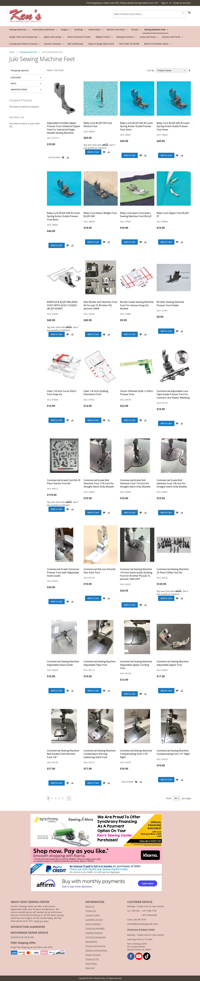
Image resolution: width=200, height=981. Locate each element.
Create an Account (182, 2)
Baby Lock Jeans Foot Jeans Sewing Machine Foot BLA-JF (136, 214)
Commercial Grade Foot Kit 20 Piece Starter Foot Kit (63, 482)
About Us (90, 906)
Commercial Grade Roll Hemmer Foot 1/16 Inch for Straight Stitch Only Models (99, 483)
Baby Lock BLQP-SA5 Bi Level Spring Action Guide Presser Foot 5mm (173, 126)
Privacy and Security (95, 946)
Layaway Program (94, 932)
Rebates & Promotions (96, 950)
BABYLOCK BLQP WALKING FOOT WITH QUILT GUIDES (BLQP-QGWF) (62, 305)
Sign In (164, 2)
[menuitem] (18, 29)
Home (12, 52)
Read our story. (41, 921)
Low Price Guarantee (96, 937)
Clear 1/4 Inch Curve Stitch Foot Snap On (61, 392)
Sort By (150, 70)
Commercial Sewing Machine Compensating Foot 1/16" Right (136, 754)
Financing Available (95, 928)
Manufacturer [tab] (19, 89)
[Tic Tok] (146, 959)
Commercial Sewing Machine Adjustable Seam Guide (63, 663)
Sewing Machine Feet (28, 52)
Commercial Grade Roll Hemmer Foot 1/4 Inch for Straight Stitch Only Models (135, 483)
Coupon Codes (93, 915)
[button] (63, 157)
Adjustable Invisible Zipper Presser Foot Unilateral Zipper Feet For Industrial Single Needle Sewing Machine (63, 127)
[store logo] (25, 15)
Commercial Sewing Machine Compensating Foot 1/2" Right (173, 752)
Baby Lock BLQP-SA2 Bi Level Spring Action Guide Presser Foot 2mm (136, 126)
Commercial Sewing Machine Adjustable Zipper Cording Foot (136, 665)
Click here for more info (22, 937)
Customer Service (94, 919)
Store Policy (91, 963)
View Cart (90, 967)
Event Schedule (93, 924)
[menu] (100, 36)
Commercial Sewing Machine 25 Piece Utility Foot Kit (173, 571)
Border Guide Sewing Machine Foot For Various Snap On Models (137, 305)
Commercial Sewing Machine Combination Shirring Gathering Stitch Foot (100, 754)
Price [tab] (13, 83)
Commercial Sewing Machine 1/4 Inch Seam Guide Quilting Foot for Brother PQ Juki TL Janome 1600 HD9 (136, 574)
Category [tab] (16, 77)
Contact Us (91, 910)
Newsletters (91, 941)
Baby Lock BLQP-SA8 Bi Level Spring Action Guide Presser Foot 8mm (63, 216)
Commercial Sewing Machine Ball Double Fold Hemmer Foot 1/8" (63, 754)
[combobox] (149, 14)
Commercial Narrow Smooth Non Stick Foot (100, 571)
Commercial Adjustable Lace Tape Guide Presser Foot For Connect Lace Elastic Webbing (173, 394)
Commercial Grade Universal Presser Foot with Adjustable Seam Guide (63, 572)
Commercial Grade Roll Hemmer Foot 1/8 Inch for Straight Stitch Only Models (172, 483)
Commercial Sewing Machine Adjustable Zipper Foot (173, 663)
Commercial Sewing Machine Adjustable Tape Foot (100, 663)
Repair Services (93, 954)
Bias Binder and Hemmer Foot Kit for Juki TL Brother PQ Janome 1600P (100, 305)
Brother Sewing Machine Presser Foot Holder (170, 303)
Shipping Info (92, 959)
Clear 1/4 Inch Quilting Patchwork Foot (96, 392)
